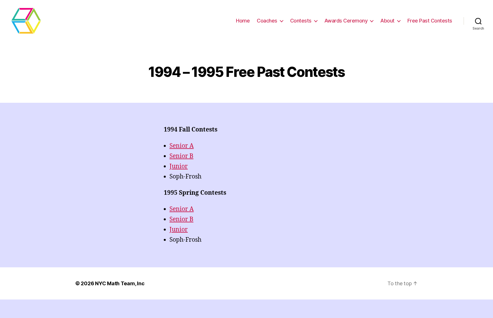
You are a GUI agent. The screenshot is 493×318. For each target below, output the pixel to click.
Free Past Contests (429, 21)
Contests (301, 21)
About (387, 21)
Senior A (181, 146)
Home (243, 21)
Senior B (181, 156)
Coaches (267, 21)
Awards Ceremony (346, 21)
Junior (178, 166)
